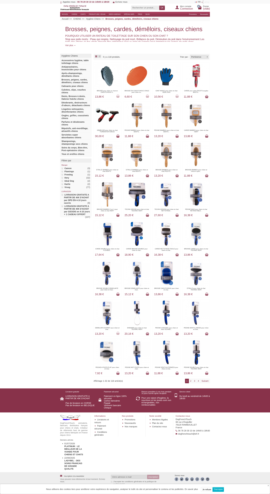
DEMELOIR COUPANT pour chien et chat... (107, 328)
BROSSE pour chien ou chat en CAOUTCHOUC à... (107, 91)
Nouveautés (204, 14)
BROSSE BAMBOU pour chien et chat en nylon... (196, 170)
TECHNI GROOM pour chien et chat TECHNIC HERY (137, 210)
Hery (66, 178)
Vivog (67, 187)
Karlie (67, 184)
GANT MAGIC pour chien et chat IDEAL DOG (166, 91)
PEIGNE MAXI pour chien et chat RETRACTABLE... (196, 210)
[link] (176, 479)
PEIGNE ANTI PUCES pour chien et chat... (137, 368)
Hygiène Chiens (69, 55)
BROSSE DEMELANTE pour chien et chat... (137, 289)
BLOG (148, 14)
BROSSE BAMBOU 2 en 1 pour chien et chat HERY (107, 210)
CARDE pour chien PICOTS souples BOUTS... (196, 91)
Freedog (68, 174)
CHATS (83, 14)
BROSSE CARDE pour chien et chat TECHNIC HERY (196, 249)
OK (162, 8)
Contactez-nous (159, 426)
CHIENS (74, 14)
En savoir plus (191, 489)
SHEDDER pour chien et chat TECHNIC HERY (137, 328)
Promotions (193, 14)
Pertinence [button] (196, 57)
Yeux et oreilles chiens (72, 154)
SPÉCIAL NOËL (129, 14)
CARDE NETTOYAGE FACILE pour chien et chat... (166, 249)
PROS (140, 14)
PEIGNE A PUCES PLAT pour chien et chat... (107, 368)
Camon (68, 168)
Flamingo (69, 171)
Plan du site (157, 423)
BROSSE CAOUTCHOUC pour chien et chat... (166, 289)
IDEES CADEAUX (115, 14)
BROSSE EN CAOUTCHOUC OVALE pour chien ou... (137, 91)
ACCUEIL (65, 14)
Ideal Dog (69, 181)
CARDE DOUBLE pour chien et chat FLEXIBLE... (107, 249)
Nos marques (131, 426)
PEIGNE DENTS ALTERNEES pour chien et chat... (166, 368)
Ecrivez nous (121, 2)
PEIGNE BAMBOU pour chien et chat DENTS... (137, 131)
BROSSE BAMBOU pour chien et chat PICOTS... (167, 170)
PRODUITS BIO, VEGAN (97, 14)
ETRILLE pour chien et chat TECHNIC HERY (196, 289)
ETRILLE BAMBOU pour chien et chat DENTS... (107, 170)
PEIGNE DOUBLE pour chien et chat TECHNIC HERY (196, 368)
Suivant (205, 381)
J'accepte (218, 489)
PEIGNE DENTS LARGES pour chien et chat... (196, 328)
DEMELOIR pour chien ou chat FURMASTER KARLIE (107, 131)
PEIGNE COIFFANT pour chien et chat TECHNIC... (166, 328)
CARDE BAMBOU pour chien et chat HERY (196, 131)
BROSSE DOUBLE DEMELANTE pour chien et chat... (107, 289)
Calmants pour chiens (72, 86)
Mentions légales (160, 419)
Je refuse (206, 489)
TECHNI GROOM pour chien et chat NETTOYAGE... (166, 210)
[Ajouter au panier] (118, 96)
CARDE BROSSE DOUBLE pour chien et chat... (137, 249)
